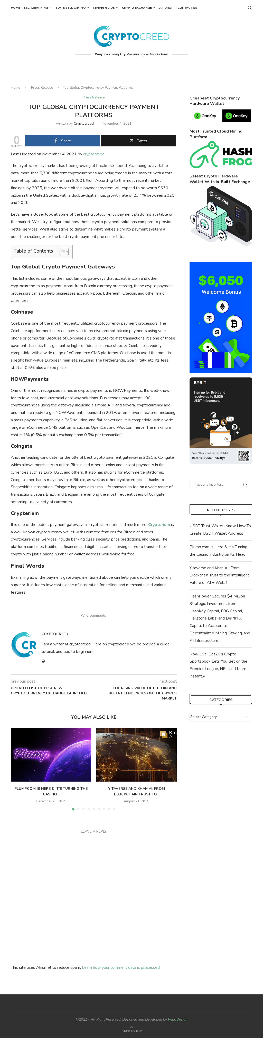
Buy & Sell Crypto (70, 8)
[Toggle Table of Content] (61, 251)
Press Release (42, 87)
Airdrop (166, 8)
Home (15, 8)
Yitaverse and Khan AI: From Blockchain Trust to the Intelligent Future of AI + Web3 (219, 575)
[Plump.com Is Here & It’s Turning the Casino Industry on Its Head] (51, 755)
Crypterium (159, 524)
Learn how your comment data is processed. (121, 967)
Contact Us (187, 8)
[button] (17, 769)
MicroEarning (36, 8)
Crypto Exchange (137, 8)
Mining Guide (104, 8)
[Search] (249, 7)
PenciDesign (177, 1019)
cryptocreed (84, 123)
